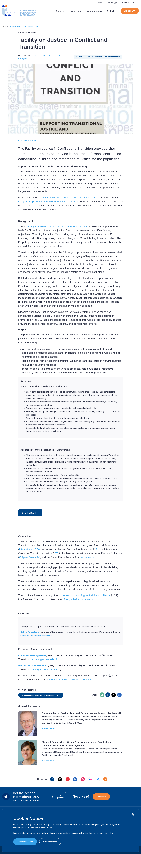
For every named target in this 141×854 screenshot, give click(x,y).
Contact (110, 11)
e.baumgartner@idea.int (45, 659)
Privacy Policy (42, 824)
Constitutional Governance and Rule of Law (103, 56)
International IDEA (29, 549)
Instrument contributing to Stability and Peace (84, 595)
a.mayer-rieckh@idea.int (46, 669)
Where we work (94, 11)
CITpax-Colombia (29, 557)
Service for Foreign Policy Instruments (70, 679)
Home (4, 26)
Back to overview (28, 33)
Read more (49, 728)
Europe (79, 56)
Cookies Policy (24, 824)
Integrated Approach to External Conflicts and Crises (48, 201)
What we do (77, 11)
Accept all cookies (25, 842)
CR (95, 549)
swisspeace (87, 557)
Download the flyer (30, 513)
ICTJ (56, 553)
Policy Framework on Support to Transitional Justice (68, 197)
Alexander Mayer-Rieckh (45, 56)
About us (60, 11)
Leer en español (27, 140)
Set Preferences (50, 842)
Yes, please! (60, 796)
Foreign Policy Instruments (78, 599)
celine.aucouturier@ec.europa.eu (36, 635)
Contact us (101, 796)
